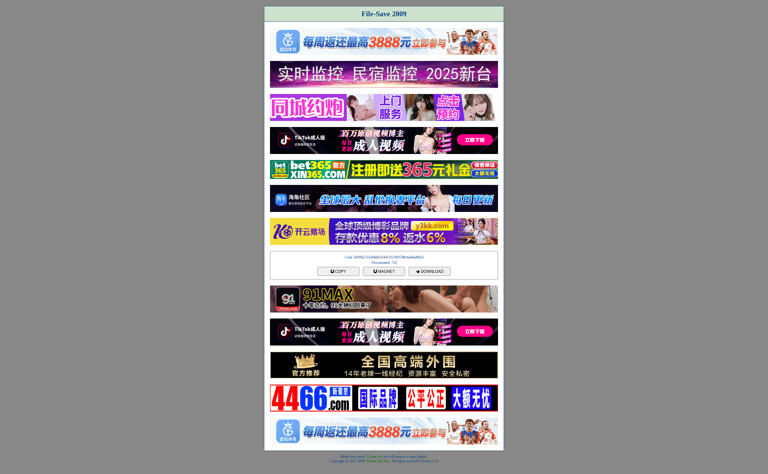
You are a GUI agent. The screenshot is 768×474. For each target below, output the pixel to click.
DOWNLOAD (431, 271)
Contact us (374, 456)
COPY (340, 271)
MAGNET (386, 271)
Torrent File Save (378, 461)
